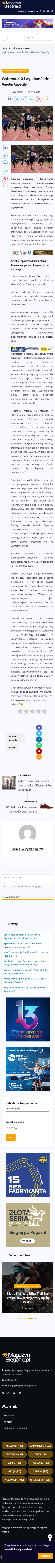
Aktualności (40, 1446)
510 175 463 (11, 1380)
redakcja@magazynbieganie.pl (20, 1385)
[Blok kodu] (29, 886)
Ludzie (14, 1463)
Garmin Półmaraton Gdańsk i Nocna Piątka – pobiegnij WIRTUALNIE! (27, 971)
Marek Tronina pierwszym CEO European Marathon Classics (25, 980)
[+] (39, 886)
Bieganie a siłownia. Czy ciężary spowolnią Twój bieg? (25, 989)
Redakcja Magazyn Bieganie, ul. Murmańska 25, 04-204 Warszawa (27, 1372)
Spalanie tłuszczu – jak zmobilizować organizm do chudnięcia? (23, 945)
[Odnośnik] (32, 886)
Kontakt (8, 1421)
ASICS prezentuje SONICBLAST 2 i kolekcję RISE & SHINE (26, 954)
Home (4, 48)
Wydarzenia (40, 1480)
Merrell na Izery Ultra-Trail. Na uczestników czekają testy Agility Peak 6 (28, 1297)
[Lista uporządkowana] (18, 886)
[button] (19, 1318)
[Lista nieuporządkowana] (22, 886)
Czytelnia (14, 1454)
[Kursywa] (8, 886)
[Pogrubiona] (4, 886)
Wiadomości (14, 1480)
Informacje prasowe (21, 48)
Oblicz (10, 1137)
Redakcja (9, 1415)
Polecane (41, 1463)
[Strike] (15, 886)
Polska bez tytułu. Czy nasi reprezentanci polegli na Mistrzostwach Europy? (25, 963)
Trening (40, 1471)
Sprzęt (14, 1471)
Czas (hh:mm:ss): (15, 1121)
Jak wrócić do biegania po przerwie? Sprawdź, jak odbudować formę (23, 936)
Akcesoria (14, 1446)
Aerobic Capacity (13, 738)
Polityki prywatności (22, 1549)
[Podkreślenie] (11, 886)
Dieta (41, 1454)
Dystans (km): (13, 1108)
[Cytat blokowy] (25, 886)
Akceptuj (45, 1555)
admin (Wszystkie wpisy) (27, 849)
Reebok (12, 747)
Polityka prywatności (15, 1428)
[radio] (20, 712)
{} (36, 886)
